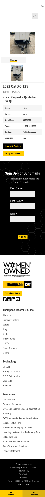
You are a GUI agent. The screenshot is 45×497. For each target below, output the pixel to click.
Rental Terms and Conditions (16, 441)
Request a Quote (11, 146)
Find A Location (11, 293)
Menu (42, 6)
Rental (5, 334)
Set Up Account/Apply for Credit (18, 427)
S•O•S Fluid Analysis (12, 376)
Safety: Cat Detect (11, 371)
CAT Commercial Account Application (20, 418)
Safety (6, 324)
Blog (5, 329)
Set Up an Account (12, 153)
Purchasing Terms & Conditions (23, 467)
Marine (6, 352)
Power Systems (10, 348)
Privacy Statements (24, 464)
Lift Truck (7, 343)
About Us (7, 315)
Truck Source (9, 338)
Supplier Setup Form (12, 422)
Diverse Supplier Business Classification (21, 408)
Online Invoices (10, 436)
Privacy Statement (11, 451)
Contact (11, 495)
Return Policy (23, 470)
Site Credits (23, 474)
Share (17, 91)
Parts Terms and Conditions (16, 446)
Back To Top (23, 484)
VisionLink (7, 380)
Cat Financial (9, 399)
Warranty (7, 413)
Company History (11, 320)
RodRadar (7, 385)
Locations (34, 495)
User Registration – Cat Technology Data (21, 432)
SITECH (6, 366)
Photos (13, 60)
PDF (7, 91)
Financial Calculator (12, 404)
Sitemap (23, 477)
